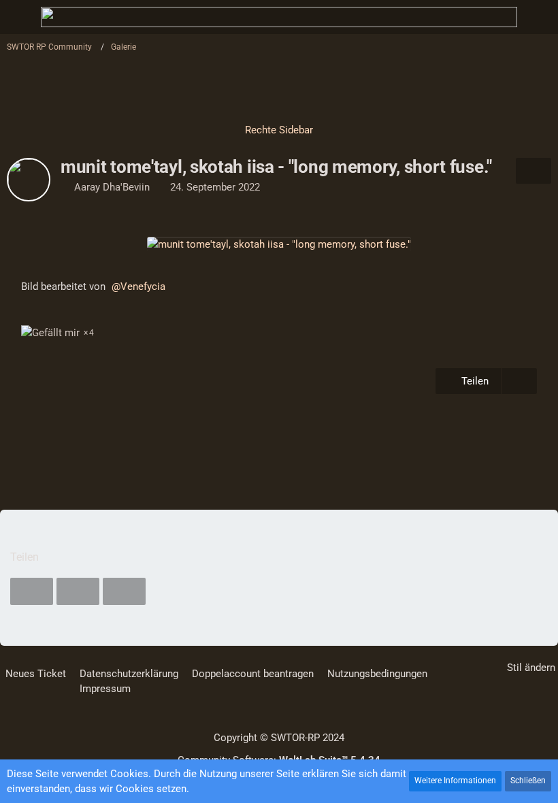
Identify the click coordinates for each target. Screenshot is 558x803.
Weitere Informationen (455, 780)
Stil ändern (531, 667)
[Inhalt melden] (519, 381)
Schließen (528, 780)
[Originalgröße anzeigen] (533, 171)
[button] (31, 591)
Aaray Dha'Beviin (112, 187)
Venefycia (142, 286)
